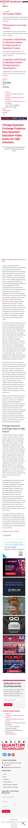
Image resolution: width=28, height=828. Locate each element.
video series (5, 299)
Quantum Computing (13, 531)
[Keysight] (7, 82)
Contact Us (6, 779)
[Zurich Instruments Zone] (6, 80)
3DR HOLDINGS (12, 822)
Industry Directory (7, 782)
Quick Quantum (9, 323)
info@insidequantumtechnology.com (12, 767)
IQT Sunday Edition (12, 13)
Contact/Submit (6, 110)
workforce (17, 421)
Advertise (5, 112)
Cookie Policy (14, 827)
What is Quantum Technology (10, 787)
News (4, 3)
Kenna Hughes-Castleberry (12, 259)
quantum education (10, 504)
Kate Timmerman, (12, 303)
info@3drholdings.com (11, 733)
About (4, 108)
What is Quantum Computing (10, 784)
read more (5, 21)
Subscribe (8, 704)
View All (7, 11)
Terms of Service (14, 824)
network (9, 295)
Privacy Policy (14, 825)
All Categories (6, 535)
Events (4, 84)
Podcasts (5, 79)
